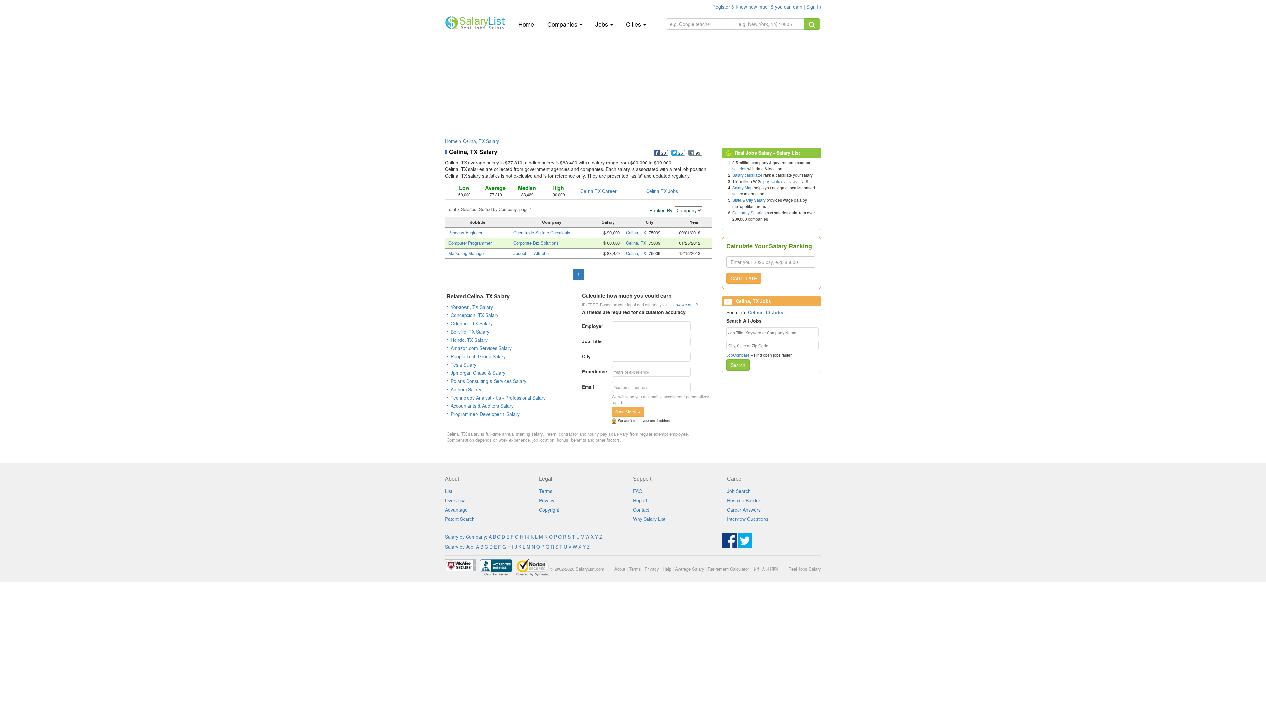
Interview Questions (747, 519)
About (619, 569)
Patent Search (460, 519)
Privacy (546, 500)
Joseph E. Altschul (531, 253)
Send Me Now (628, 411)
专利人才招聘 (765, 569)
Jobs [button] (602, 24)
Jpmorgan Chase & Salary (478, 373)
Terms (545, 491)
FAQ (637, 491)
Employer (592, 326)
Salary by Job (459, 546)
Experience (594, 371)
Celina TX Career (598, 191)
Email (588, 386)
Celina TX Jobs (662, 191)
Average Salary (689, 569)
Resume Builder (743, 500)
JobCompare (738, 355)
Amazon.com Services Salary (481, 348)
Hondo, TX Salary (469, 340)
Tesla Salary (463, 364)
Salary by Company (465, 536)
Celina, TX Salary (481, 141)
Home (528, 23)
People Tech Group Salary (478, 356)
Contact (641, 509)
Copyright (549, 509)
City (586, 356)
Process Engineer (465, 232)
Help (667, 569)
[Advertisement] (633, 83)
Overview (455, 500)
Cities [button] (634, 24)
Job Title (592, 341)
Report (640, 500)
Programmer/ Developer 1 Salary (485, 414)
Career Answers (744, 509)
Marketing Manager (466, 253)
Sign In (813, 6)
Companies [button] (563, 24)
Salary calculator (747, 175)
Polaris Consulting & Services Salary (488, 381)
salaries (739, 168)
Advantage (456, 509)
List (448, 491)
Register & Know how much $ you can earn (758, 6)
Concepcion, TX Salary (474, 315)
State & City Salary (749, 200)
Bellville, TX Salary (470, 331)
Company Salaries (749, 212)
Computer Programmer (470, 243)
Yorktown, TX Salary (472, 307)
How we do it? (685, 304)
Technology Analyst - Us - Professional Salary (498, 397)
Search (738, 365)
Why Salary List (649, 519)
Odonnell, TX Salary (472, 323)
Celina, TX (636, 232)
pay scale (771, 181)
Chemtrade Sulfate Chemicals (541, 232)
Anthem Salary (466, 389)
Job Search (739, 491)
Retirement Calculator (728, 569)
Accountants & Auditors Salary (482, 405)
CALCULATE (744, 278)
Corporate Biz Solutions (535, 243)
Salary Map (742, 187)
